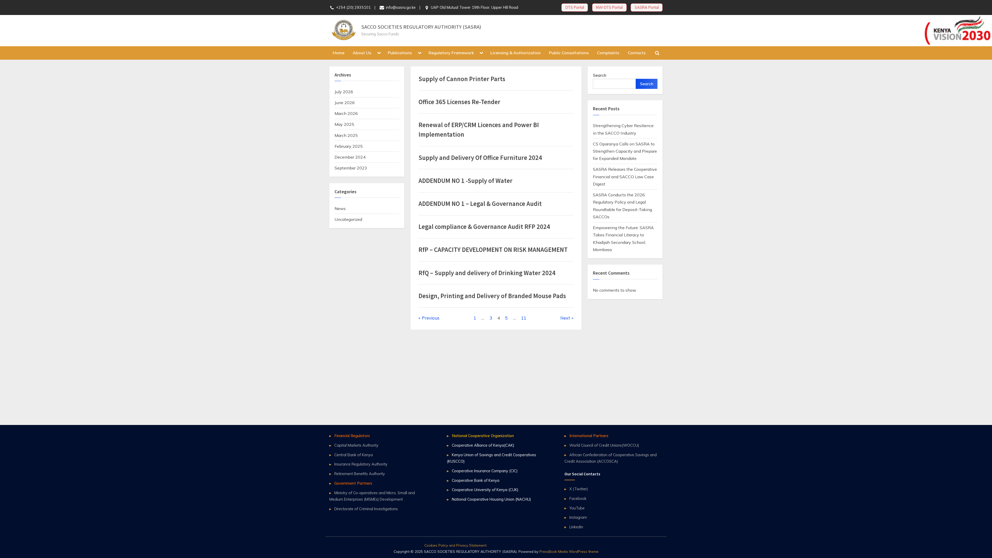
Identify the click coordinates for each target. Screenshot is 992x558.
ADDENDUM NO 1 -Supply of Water (466, 181)
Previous (430, 318)
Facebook (577, 498)
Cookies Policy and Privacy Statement (455, 545)
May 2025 (344, 124)
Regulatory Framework (451, 52)
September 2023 (351, 168)
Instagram (578, 517)
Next (565, 318)
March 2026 (346, 113)
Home (338, 52)
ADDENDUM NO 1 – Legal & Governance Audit (480, 204)
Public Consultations (569, 52)
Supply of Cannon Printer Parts (462, 79)
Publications (400, 52)
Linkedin (576, 526)
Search (599, 75)
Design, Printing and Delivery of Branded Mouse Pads (492, 296)
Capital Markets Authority (356, 445)
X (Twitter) (578, 488)
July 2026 (344, 91)
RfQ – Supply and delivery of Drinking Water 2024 (487, 273)
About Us (362, 52)
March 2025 (346, 135)
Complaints (608, 52)
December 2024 (350, 157)
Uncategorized (348, 219)
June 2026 (345, 102)
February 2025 (349, 146)
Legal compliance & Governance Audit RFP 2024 (484, 227)
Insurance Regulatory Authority (361, 464)
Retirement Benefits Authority (359, 473)
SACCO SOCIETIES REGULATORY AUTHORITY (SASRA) (421, 27)
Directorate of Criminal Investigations (366, 508)
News (340, 208)
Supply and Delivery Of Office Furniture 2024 (480, 158)
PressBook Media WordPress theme (569, 551)
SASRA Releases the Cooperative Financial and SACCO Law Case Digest (625, 177)
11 (523, 318)
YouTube (577, 508)
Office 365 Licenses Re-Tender (459, 102)
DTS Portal (574, 7)
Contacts (637, 52)
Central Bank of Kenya (353, 454)
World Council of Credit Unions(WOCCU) (604, 445)
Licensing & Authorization (515, 52)
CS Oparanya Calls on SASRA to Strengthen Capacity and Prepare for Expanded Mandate (625, 151)
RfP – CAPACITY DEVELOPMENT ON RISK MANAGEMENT (493, 250)
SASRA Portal (647, 7)
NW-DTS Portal (609, 7)
